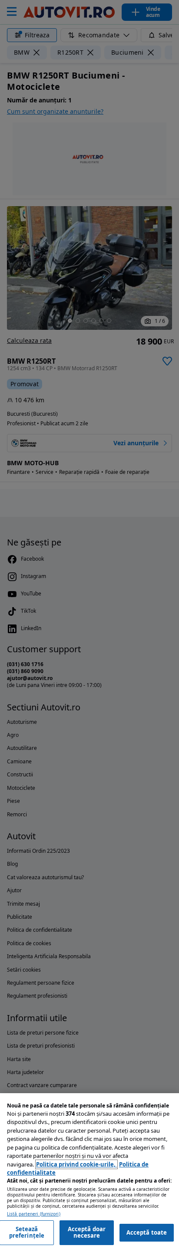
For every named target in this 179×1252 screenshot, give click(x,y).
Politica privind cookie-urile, (76, 1164)
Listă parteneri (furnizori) (33, 1214)
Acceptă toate (146, 1232)
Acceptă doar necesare (87, 1232)
